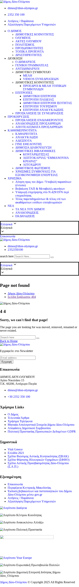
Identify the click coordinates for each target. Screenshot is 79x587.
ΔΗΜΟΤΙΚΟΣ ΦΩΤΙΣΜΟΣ (32, 168)
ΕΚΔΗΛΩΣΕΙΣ (25, 216)
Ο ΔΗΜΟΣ (14, 31)
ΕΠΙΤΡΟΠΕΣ (23, 92)
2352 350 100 (16, 14)
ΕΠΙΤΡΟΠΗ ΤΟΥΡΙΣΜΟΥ (40, 106)
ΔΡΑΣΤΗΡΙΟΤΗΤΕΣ (28, 55)
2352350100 (15, 249)
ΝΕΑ (11, 205)
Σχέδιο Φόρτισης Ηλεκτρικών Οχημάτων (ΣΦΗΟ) (38, 459)
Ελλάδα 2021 (16, 452)
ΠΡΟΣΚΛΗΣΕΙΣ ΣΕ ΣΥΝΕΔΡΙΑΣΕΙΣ (39, 113)
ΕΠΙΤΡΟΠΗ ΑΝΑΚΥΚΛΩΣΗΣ (43, 109)
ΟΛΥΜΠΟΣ (23, 37)
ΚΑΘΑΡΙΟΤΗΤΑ (26, 133)
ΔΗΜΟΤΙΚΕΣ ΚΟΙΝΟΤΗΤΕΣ (34, 34)
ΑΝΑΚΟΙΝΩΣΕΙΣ (27, 212)
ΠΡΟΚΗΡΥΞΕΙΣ (18, 116)
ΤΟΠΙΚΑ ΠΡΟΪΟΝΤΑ (29, 51)
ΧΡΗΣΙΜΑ (15, 178)
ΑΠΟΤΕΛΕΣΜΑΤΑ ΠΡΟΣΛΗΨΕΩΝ (39, 127)
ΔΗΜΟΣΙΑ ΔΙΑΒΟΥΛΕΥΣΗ (33, 147)
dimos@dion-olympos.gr (23, 8)
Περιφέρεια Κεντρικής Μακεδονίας (29, 487)
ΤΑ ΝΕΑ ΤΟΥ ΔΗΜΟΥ (30, 209)
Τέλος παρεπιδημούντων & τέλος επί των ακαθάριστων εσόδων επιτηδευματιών (40, 200)
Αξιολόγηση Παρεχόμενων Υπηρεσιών (32, 24)
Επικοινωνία (7, 236)
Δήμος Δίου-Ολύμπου (13, 582)
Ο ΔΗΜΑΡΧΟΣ (25, 61)
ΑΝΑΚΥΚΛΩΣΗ (26, 137)
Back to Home (9, 341)
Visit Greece (15, 449)
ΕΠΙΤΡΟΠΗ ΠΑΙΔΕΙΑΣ (38, 99)
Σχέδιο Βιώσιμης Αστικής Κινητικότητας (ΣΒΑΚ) (38, 456)
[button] (39, 228)
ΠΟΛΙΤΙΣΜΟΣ (24, 44)
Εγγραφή (7, 361)
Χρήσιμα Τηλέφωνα (20, 421)
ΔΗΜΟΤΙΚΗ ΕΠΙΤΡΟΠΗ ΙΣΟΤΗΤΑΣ (47, 103)
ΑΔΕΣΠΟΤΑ (23, 140)
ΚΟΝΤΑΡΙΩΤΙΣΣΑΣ (36, 154)
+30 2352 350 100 (19, 396)
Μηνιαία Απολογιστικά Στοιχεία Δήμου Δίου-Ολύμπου (41, 424)
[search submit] (52, 257)
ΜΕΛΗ (27, 75)
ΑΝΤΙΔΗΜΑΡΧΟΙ (27, 68)
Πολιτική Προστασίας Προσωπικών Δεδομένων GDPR (42, 431)
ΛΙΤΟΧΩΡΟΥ (32, 164)
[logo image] (15, 239)
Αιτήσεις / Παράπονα (21, 21)
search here (7, 256)
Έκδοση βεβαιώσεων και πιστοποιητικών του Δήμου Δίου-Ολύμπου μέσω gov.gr (40, 492)
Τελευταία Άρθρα (18, 417)
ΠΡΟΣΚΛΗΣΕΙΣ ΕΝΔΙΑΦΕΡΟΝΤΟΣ (39, 120)
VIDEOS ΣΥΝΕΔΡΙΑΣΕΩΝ (41, 79)
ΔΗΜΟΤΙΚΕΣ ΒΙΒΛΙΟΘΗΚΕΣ (35, 151)
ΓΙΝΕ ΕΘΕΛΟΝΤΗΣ (28, 144)
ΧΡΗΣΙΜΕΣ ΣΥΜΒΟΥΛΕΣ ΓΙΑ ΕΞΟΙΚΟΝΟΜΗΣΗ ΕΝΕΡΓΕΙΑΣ (36, 173)
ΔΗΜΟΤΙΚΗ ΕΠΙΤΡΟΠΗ (39, 96)
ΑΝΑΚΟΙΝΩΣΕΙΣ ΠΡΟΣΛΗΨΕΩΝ (38, 123)
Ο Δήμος (13, 414)
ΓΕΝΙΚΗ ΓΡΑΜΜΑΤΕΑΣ (31, 65)
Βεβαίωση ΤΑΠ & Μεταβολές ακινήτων (40, 188)
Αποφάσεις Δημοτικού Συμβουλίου (29, 428)
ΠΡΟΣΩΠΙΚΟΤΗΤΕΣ (29, 48)
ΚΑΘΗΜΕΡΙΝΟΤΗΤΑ (22, 130)
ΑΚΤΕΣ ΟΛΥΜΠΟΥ (28, 41)
